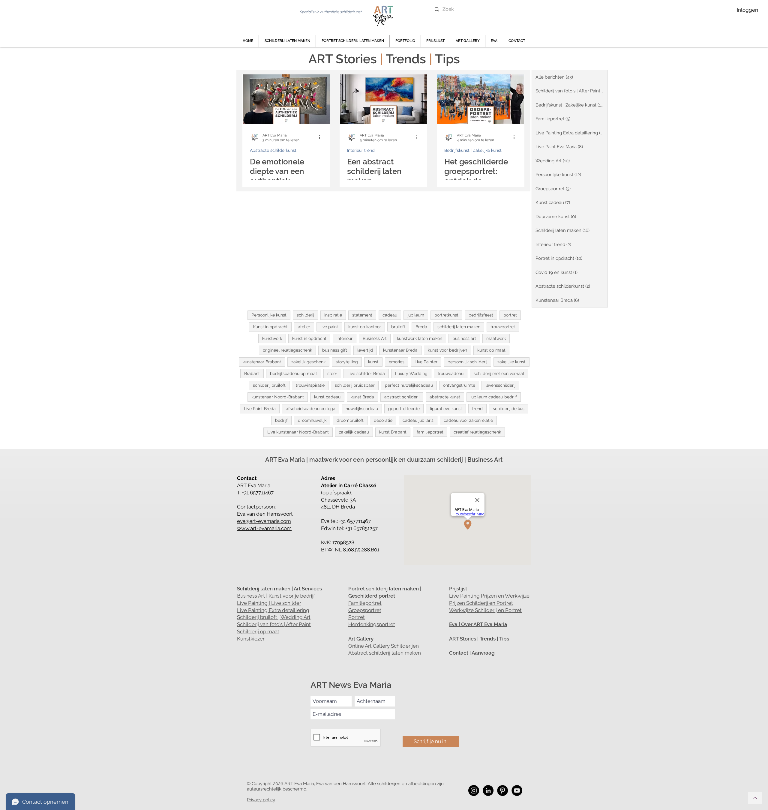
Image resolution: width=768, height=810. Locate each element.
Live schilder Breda (366, 373)
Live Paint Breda (260, 408)
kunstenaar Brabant (262, 361)
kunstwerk (272, 338)
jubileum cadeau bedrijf (493, 396)
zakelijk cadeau (354, 432)
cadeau (389, 315)
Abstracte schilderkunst (273, 150)
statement (362, 315)
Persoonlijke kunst (268, 315)
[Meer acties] (321, 137)
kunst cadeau (327, 396)
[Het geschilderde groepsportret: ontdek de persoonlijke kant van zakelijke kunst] (480, 99)
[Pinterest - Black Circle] (502, 790)
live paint (329, 326)
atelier (304, 326)
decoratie (383, 420)
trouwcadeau (451, 373)
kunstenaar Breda (400, 350)
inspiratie (333, 315)
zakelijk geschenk (308, 361)
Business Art (375, 338)
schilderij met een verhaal (499, 373)
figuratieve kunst (446, 408)
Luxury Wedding (411, 373)
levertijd (365, 350)
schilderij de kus (508, 408)
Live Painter (426, 361)
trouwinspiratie (310, 385)
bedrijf (281, 420)
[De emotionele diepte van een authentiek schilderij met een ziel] (286, 99)
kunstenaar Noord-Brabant (277, 396)
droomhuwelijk (312, 420)
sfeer (332, 373)
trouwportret (502, 326)
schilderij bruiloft (269, 385)
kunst (373, 361)
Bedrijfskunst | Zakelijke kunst (473, 150)
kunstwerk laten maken (419, 338)
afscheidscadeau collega (310, 408)
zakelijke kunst (511, 361)
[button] (405, 41)
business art (464, 338)
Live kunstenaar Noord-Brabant (298, 432)
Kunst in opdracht (270, 326)
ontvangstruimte (459, 385)
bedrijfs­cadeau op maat (293, 373)
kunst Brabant (392, 432)
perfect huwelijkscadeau (409, 385)
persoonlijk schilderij (467, 361)
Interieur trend (361, 150)
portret (510, 315)
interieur (344, 338)
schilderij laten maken (458, 326)
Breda (421, 326)
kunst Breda (362, 396)
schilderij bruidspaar (355, 385)
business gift (334, 350)
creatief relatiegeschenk (477, 432)
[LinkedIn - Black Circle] (488, 790)
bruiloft (398, 326)
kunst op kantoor (364, 326)
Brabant (252, 373)
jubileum (415, 315)
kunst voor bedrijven (447, 350)
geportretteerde (404, 408)
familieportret (430, 432)
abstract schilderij (401, 396)
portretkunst (446, 315)
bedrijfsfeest (481, 315)
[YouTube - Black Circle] (517, 790)
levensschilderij (500, 385)
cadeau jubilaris (418, 420)
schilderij (305, 315)
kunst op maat (491, 350)
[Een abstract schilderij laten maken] (383, 99)
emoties (396, 361)
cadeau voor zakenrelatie (468, 420)
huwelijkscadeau (362, 408)
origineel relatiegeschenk (287, 350)
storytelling (347, 361)
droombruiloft (350, 420)
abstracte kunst (445, 396)
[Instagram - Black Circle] (473, 790)
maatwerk (496, 338)
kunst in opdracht (309, 338)
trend (477, 408)
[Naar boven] (755, 798)
